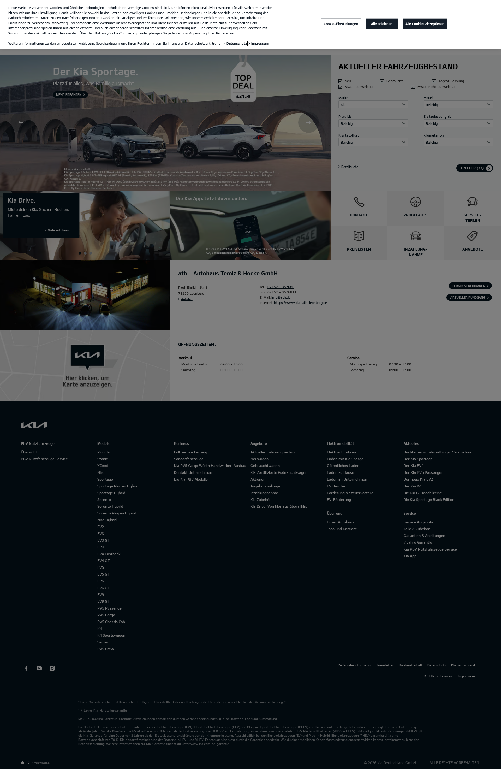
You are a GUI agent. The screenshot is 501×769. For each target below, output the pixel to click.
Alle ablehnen (381, 24)
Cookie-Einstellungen (341, 24)
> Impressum (258, 43)
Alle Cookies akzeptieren (424, 24)
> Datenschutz (235, 43)
